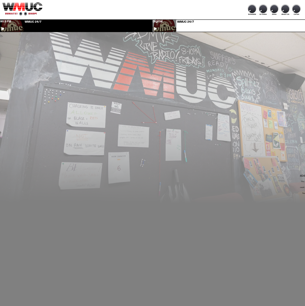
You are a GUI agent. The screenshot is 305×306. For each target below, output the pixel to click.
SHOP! (32, 13)
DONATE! (11, 13)
